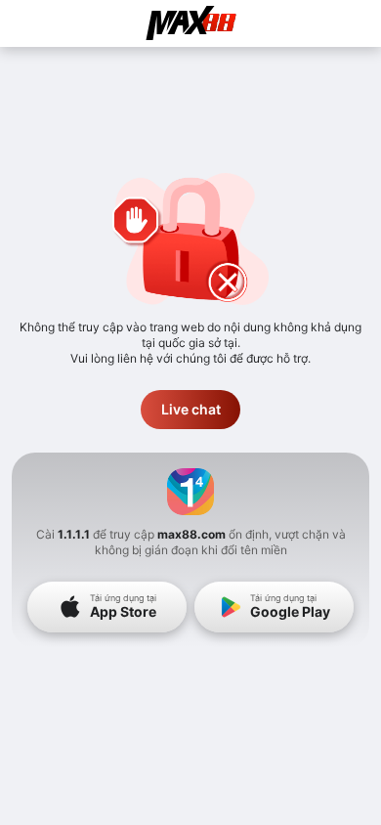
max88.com (191, 534)
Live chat (191, 409)
